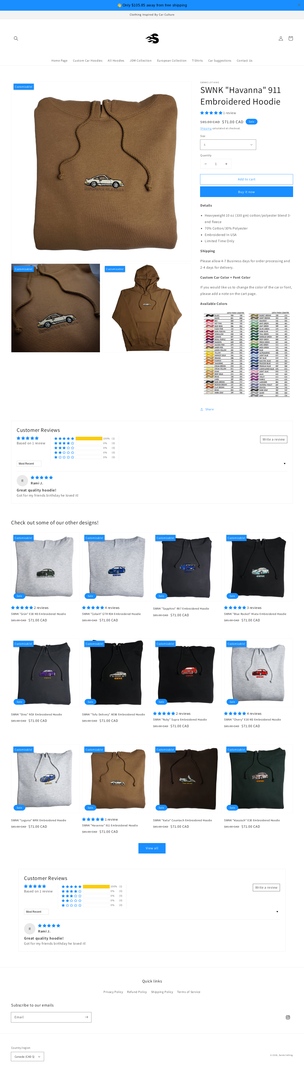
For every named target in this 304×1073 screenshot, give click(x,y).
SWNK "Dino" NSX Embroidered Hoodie (36, 714)
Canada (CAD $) (25, 1057)
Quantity (205, 155)
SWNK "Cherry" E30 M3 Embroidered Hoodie (252, 719)
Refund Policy (137, 992)
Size (202, 136)
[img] (42, 477)
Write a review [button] (274, 439)
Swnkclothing (286, 1055)
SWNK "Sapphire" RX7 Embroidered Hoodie (181, 608)
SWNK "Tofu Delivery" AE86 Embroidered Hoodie (113, 714)
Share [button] (209, 409)
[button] (16, 38)
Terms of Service (189, 992)
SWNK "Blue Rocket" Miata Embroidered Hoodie (255, 614)
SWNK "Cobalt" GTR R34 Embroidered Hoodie (111, 614)
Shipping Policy (162, 992)
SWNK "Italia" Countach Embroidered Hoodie (182, 820)
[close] (299, 5)
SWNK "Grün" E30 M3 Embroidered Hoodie (38, 614)
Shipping (206, 128)
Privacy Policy (113, 992)
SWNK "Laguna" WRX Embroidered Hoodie (38, 820)
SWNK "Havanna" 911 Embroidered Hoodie (110, 825)
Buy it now (246, 192)
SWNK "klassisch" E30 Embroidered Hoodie (252, 820)
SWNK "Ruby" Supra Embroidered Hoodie (180, 719)
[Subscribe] (86, 1017)
